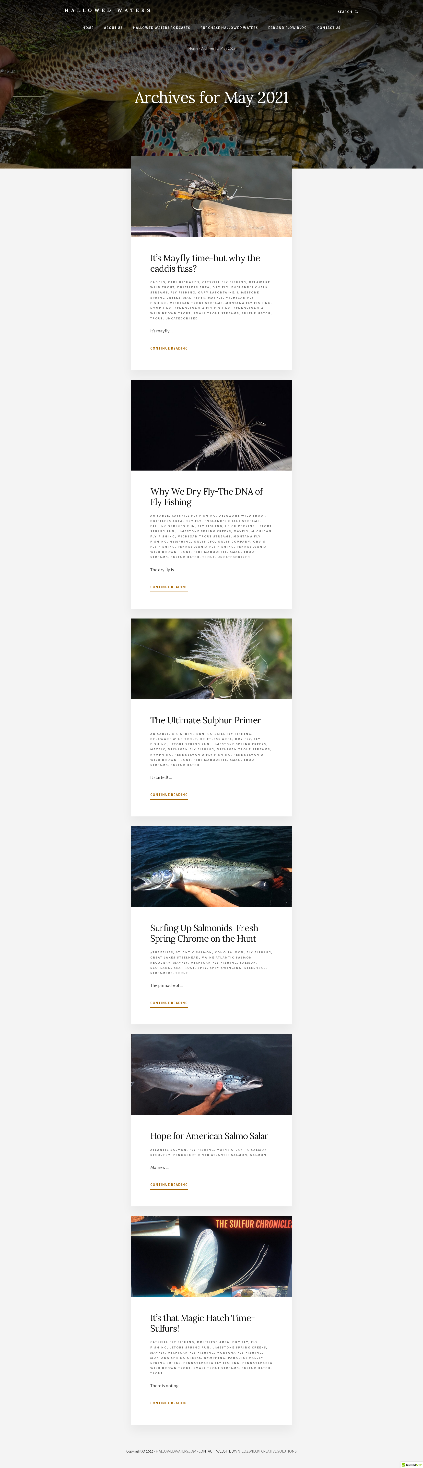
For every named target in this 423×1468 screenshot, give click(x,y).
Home (193, 48)
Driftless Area (193, 287)
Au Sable (159, 515)
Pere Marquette (210, 552)
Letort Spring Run (190, 744)
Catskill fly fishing (224, 282)
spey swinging (226, 968)
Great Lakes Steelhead (174, 957)
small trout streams (216, 313)
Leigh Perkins (240, 526)
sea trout (184, 968)
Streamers (161, 973)
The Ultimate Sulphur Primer (205, 720)
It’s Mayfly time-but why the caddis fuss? (205, 263)
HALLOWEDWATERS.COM (176, 1451)
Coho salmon (229, 952)
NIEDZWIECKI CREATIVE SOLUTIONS (267, 1451)
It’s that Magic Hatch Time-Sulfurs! (202, 1323)
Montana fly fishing (248, 303)
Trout (156, 318)
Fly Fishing (183, 292)
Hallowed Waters (109, 10)
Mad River (194, 297)
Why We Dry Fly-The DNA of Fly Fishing (206, 497)
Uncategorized (181, 318)
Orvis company (234, 541)
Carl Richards (184, 282)
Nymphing (161, 308)
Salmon (248, 962)
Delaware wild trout (242, 515)
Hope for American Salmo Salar (209, 1135)
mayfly (215, 297)
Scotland (160, 968)
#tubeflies (161, 952)
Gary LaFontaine (216, 292)
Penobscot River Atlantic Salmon (210, 1155)
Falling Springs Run (172, 526)
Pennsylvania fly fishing (203, 308)
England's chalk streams (232, 521)
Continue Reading (169, 350)
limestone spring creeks (204, 531)
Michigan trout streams (196, 303)
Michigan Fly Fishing (191, 749)
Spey (202, 968)
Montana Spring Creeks (175, 1357)
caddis (157, 282)
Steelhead (255, 968)
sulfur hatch (256, 313)
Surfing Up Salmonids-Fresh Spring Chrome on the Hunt (204, 933)
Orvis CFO (204, 541)
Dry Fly (220, 287)
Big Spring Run (188, 734)
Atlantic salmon (194, 952)
